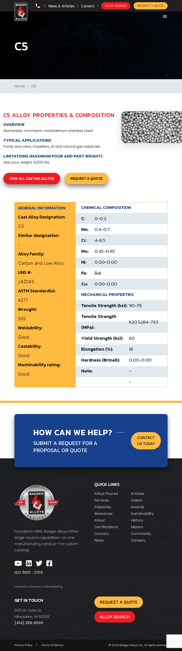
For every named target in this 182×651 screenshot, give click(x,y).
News (99, 540)
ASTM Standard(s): (36, 290)
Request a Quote (86, 178)
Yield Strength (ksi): (102, 338)
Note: (87, 370)
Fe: (84, 272)
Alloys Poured (106, 493)
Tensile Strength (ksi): (104, 305)
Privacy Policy (23, 645)
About (99, 520)
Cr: (84, 240)
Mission (137, 527)
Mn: (85, 229)
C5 (33, 86)
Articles (137, 493)
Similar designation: (38, 235)
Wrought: (27, 309)
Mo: (85, 251)
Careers (138, 540)
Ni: (84, 262)
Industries (102, 506)
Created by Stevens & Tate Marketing (38, 586)
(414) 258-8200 (28, 622)
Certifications (106, 527)
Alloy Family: (31, 254)
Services (101, 500)
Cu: (84, 283)
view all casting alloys (31, 178)
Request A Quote (150, 5)
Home (19, 86)
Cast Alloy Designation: (42, 217)
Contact (101, 533)
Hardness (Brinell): (100, 359)
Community (141, 533)
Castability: (30, 346)
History (137, 520)
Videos (136, 500)
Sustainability (142, 513)
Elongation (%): (97, 349)
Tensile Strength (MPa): (98, 322)
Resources (103, 513)
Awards (137, 506)
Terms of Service (52, 645)
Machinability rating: (39, 364)
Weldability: (30, 327)
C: (83, 218)
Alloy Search (116, 5)
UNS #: (25, 272)
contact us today (146, 440)
